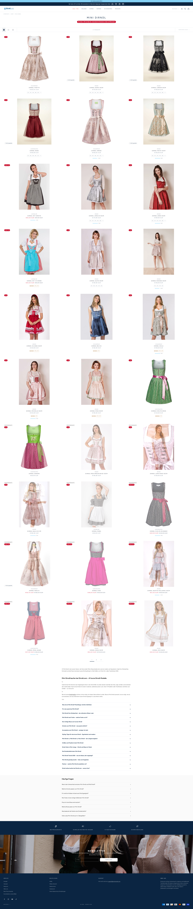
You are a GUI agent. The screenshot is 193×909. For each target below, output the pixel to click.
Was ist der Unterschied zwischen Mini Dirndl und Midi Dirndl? (78, 784)
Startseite (6, 13)
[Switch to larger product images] (4, 30)
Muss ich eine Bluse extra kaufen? (71, 802)
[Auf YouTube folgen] (12, 899)
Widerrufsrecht (53, 884)
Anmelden (108, 859)
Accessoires (108, 8)
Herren (99, 8)
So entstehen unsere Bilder (10, 894)
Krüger (96, 85)
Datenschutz (53, 886)
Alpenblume (34, 214)
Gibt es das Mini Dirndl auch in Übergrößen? (73, 815)
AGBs (51, 881)
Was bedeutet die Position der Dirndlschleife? (74, 811)
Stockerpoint (34, 85)
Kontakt (5, 881)
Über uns (6, 889)
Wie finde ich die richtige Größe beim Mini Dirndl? (75, 798)
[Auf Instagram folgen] (8, 899)
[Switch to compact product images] (13, 30)
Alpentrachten (34, 148)
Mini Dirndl (18, 13)
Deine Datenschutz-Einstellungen (58, 891)
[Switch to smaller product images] (8, 30)
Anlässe (84, 8)
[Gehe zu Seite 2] (101, 659)
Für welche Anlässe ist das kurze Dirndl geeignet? (75, 793)
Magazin (117, 8)
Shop (12, 13)
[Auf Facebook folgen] (4, 899)
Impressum (52, 889)
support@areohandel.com (114, 881)
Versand (6, 884)
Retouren (6, 886)
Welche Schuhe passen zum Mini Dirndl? (73, 789)
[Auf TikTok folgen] (16, 899)
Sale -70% (75, 8)
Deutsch (174, 8)
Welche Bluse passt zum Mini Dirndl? (72, 806)
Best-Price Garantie (8, 891)
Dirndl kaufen (72, 694)
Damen (92, 8)
